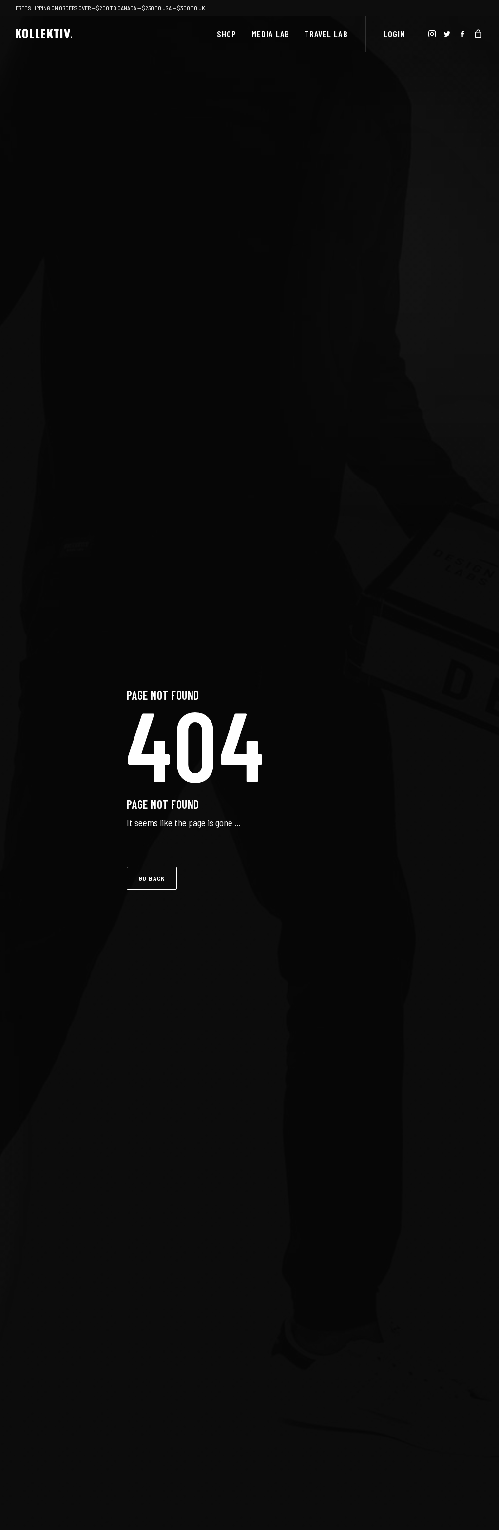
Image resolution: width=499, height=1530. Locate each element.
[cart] (476, 34)
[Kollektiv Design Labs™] (44, 33)
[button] (433, 34)
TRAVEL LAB (326, 33)
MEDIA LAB (270, 33)
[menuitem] (226, 34)
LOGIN (394, 33)
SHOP (226, 33)
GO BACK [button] (151, 878)
